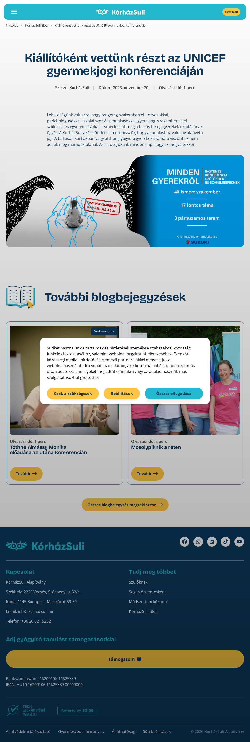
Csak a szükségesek (73, 393)
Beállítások (122, 393)
